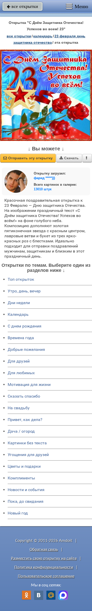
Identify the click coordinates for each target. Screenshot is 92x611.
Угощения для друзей (28, 454)
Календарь (42, 36)
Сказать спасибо (24, 396)
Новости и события (26, 489)
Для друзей (19, 361)
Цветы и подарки (24, 466)
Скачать (69, 158)
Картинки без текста (27, 443)
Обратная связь (44, 549)
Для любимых (21, 372)
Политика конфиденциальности (43, 567)
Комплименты (21, 478)
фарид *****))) (44, 178)
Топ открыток (21, 279)
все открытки (22, 6)
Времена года (21, 337)
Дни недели (19, 302)
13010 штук (43, 189)
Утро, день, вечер (24, 291)
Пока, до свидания (25, 501)
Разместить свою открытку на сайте (44, 558)
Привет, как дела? (25, 419)
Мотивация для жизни (29, 384)
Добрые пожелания (26, 349)
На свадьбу (19, 407)
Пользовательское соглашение (46, 576)
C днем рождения (24, 326)
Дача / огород (21, 431)
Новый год (18, 513)
